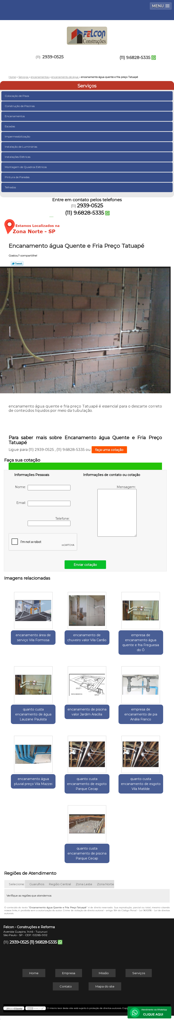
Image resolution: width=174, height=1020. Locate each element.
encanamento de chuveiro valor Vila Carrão (86, 637)
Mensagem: (127, 487)
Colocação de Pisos (17, 96)
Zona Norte (105, 884)
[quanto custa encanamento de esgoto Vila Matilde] (140, 752)
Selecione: (17, 884)
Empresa (68, 973)
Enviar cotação (85, 565)
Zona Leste (84, 884)
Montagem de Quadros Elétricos (26, 167)
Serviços (87, 85)
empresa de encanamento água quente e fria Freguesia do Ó (140, 642)
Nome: (21, 487)
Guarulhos (36, 884)
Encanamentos (15, 116)
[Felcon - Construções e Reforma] (87, 34)
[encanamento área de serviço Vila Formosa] (33, 608)
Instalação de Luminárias (21, 146)
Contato (66, 986)
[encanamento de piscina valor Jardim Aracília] (86, 683)
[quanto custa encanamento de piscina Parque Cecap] (86, 822)
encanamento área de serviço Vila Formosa (33, 637)
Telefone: (62, 519)
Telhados (10, 187)
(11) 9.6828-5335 (135, 57)
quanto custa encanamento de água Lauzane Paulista (33, 714)
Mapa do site (104, 986)
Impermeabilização (17, 136)
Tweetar (17, 263)
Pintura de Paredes (17, 177)
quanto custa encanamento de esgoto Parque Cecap (87, 784)
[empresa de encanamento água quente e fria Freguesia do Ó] (140, 608)
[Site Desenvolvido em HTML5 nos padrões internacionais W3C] (35, 1008)
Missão (104, 973)
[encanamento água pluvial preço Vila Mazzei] (33, 752)
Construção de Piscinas (20, 106)
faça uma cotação (109, 450)
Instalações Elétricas (17, 156)
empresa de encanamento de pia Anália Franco (140, 714)
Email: (22, 503)
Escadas (10, 126)
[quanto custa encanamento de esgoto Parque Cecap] (86, 752)
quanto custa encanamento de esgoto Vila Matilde (141, 784)
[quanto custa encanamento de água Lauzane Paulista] (33, 683)
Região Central (60, 884)
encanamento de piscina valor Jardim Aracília (87, 711)
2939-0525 (53, 56)
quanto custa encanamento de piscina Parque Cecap (87, 853)
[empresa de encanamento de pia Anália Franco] (140, 683)
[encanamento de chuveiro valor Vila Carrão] (86, 608)
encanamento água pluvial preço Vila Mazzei (33, 781)
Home (34, 973)
